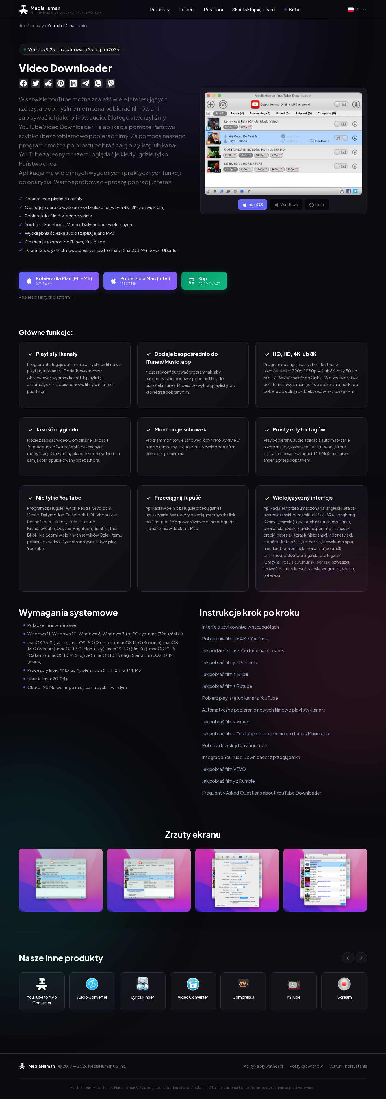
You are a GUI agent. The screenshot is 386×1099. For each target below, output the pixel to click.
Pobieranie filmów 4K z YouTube (235, 639)
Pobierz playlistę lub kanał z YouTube (240, 698)
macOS (255, 204)
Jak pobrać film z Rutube (227, 686)
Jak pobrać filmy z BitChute (230, 662)
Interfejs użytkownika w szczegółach (240, 627)
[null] (23, 83)
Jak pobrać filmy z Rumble (228, 781)
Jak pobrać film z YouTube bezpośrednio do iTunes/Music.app (265, 733)
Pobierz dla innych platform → (46, 297)
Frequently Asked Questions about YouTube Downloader (261, 793)
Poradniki (213, 9)
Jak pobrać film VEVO (224, 769)
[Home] (21, 25)
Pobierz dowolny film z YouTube (234, 745)
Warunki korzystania (348, 1066)
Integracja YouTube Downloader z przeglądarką (251, 757)
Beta (294, 9)
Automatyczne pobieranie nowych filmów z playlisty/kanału (263, 710)
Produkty (160, 9)
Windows (289, 204)
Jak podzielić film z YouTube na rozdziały (243, 650)
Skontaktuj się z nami (253, 9)
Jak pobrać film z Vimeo (226, 722)
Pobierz (187, 9)
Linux (320, 204)
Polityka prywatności (263, 1066)
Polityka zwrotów (306, 1066)
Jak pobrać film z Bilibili (225, 674)
